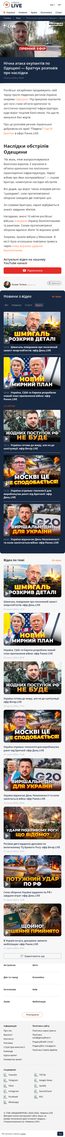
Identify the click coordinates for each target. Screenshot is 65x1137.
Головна (7, 18)
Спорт (58, 12)
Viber (11, 1085)
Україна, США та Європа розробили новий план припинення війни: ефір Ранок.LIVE (30, 396)
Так (60, 1133)
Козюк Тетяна (19, 284)
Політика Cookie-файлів (44, 1049)
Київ (34, 989)
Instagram (13, 1091)
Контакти (8, 1038)
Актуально (10, 965)
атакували (21, 221)
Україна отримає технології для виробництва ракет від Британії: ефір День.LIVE (28, 494)
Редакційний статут (42, 1041)
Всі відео (56, 296)
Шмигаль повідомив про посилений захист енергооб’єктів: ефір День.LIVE (30, 348)
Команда (8, 1051)
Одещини (21, 99)
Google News (45, 1080)
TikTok (42, 1074)
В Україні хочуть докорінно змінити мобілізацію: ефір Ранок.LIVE (25, 942)
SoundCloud (45, 1091)
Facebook (13, 1096)
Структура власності (14, 1047)
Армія (34, 12)
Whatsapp (13, 1102)
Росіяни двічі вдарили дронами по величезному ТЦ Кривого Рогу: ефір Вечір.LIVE (32, 845)
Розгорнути (32, 1014)
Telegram (13, 1080)
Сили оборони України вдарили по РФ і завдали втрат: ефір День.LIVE (28, 894)
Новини (23, 12)
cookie (23, 1133)
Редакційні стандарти (43, 1045)
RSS (41, 1096)
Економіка (46, 12)
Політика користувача (44, 1030)
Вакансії (8, 1034)
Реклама (8, 1042)
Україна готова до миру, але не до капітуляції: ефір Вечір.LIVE (29, 446)
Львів (7, 1001)
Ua (51, 4)
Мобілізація (39, 1001)
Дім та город (11, 977)
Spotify (42, 1085)
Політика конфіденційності (41, 1036)
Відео (18, 18)
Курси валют (10, 1055)
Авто (35, 965)
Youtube (12, 1074)
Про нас (8, 1030)
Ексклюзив (10, 989)
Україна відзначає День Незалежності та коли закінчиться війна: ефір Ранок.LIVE (31, 541)
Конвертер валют (13, 1059)
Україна (10, 12)
